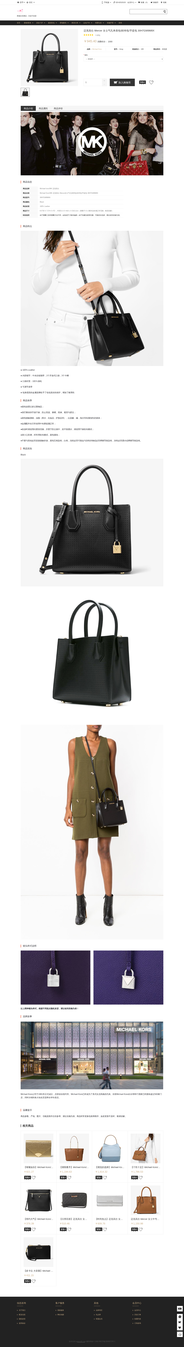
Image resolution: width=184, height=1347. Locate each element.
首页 (18, 23)
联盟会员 (99, 1319)
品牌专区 (99, 1310)
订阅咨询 (137, 1323)
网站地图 (60, 1315)
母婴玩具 (98, 23)
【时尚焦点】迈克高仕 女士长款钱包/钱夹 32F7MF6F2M (123, 1219)
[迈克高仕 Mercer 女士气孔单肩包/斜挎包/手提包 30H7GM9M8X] (25, 92)
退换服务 (60, 1310)
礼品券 (98, 1315)
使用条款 (22, 1323)
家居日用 (75, 23)
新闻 (120, 23)
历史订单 (137, 1315)
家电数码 (63, 23)
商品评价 (58, 108)
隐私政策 (22, 1319)
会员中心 (137, 1310)
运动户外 (86, 23)
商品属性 (43, 108)
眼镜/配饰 (27, 23)
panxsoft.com (81, 1341)
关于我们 (22, 1310)
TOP (180, 1335)
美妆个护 (39, 23)
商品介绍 (28, 108)
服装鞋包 (51, 23)
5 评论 (98, 35)
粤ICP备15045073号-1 (107, 1341)
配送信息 (22, 1315)
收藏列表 (137, 1319)
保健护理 (110, 23)
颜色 (86, 55)
